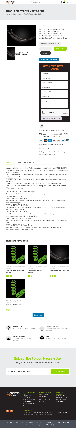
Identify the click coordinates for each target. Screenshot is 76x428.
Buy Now (46, 53)
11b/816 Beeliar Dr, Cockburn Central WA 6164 (28, 403)
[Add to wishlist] (42, 126)
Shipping (40, 425)
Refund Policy (30, 425)
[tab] (10, 162)
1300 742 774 (26, 397)
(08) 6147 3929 (43, 394)
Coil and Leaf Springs (55, 152)
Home (8, 14)
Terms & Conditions (63, 422)
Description (10, 162)
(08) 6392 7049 (27, 396)
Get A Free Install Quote (51, 118)
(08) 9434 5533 (60, 396)
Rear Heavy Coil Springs (13, 304)
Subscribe (60, 371)
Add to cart (60, 48)
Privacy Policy (49, 422)
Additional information (26, 162)
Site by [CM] (50, 425)
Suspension (17, 14)
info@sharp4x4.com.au (29, 399)
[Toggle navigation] (68, 2)
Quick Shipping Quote (49, 59)
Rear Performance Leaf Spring (59, 270)
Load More (38, 315)
